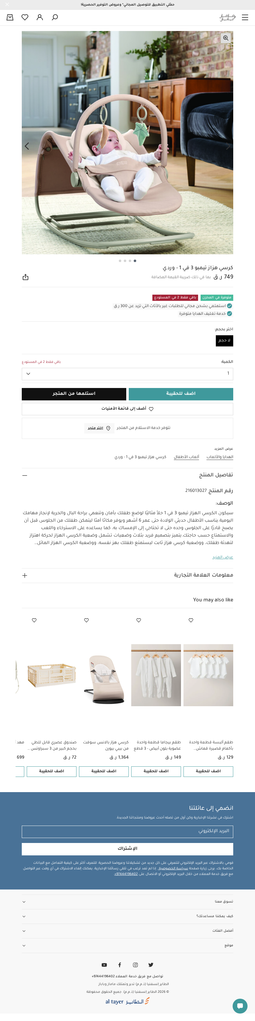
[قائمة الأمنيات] (191, 621)
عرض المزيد (222, 557)
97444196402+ (126, 874)
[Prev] (228, 146)
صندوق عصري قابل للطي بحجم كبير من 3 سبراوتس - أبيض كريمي (52, 746)
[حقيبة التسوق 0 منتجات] (10, 18)
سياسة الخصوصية (173, 869)
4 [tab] (120, 261)
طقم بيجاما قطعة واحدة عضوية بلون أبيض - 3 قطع (157, 746)
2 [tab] (130, 261)
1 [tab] (135, 261)
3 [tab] (125, 261)
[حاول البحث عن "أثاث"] (54, 18)
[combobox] (127, 374)
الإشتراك (127, 849)
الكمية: (227, 362)
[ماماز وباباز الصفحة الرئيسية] (227, 17)
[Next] (27, 146)
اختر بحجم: (224, 330)
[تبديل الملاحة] (245, 18)
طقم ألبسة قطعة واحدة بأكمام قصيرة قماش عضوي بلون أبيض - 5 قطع (209, 746)
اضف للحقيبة (208, 771)
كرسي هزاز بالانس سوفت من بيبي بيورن (106, 746)
